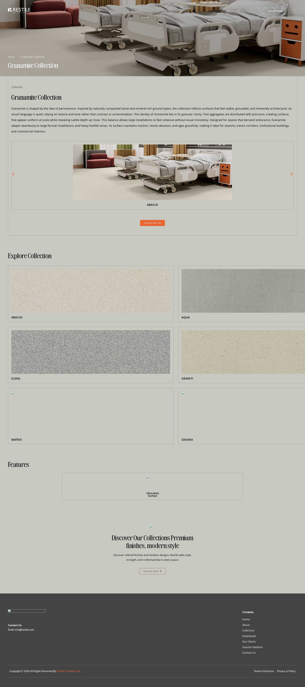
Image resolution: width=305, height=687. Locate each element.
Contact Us (249, 652)
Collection (248, 630)
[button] (13, 174)
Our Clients (249, 641)
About (246, 625)
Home (246, 619)
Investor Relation (252, 647)
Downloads (249, 636)
